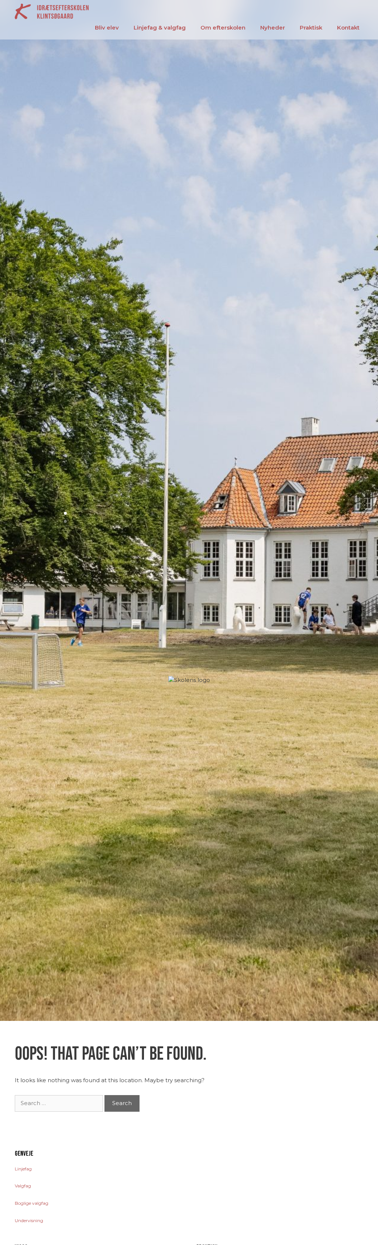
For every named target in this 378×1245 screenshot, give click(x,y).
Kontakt (348, 27)
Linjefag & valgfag (160, 27)
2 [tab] (67, 521)
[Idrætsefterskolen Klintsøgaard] (52, 10)
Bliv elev (107, 27)
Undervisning (29, 1220)
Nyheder (272, 27)
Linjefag (23, 1169)
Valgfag (23, 1186)
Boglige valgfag (31, 1203)
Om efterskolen (222, 27)
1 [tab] (67, 513)
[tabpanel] (189, 510)
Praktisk (311, 27)
